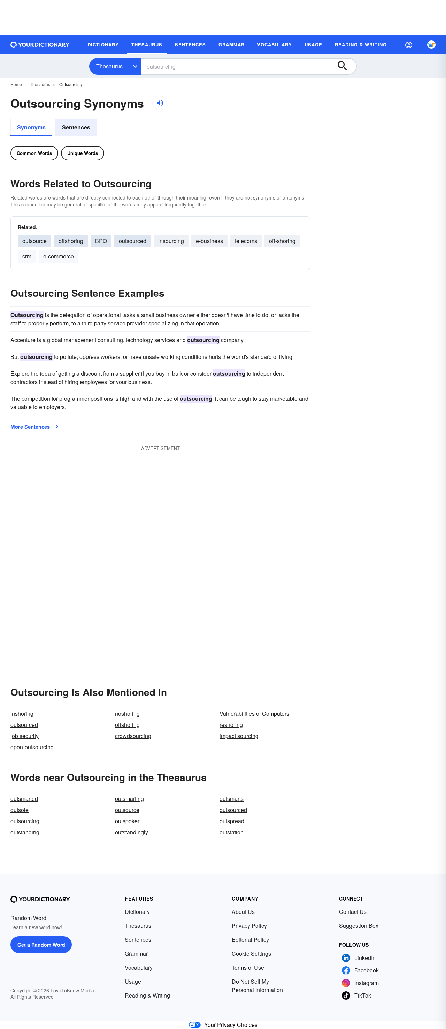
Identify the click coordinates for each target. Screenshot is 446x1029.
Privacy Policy (249, 926)
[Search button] (345, 66)
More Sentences (30, 426)
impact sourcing (239, 736)
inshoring (21, 713)
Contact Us (353, 912)
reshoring (231, 725)
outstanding (24, 832)
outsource (34, 241)
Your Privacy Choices (230, 1025)
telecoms (246, 241)
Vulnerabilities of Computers (254, 713)
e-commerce (58, 256)
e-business (209, 241)
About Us (243, 912)
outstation (232, 832)
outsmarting (129, 799)
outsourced (132, 241)
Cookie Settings (251, 953)
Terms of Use (248, 967)
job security (24, 736)
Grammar (136, 953)
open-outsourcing (32, 747)
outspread (232, 821)
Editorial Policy (250, 940)
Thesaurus (109, 66)
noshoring (127, 713)
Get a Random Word (41, 944)
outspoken (128, 821)
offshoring (71, 241)
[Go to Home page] (40, 45)
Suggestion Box (358, 926)
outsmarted (24, 799)
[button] (409, 44)
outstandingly (131, 832)
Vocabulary (139, 967)
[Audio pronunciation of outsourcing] (159, 103)
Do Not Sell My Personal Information (257, 985)
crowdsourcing (133, 736)
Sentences (76, 127)
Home (16, 84)
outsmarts (232, 799)
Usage (133, 981)
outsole (19, 810)
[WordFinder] (431, 45)
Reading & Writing (147, 995)
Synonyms (31, 127)
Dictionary (137, 912)
